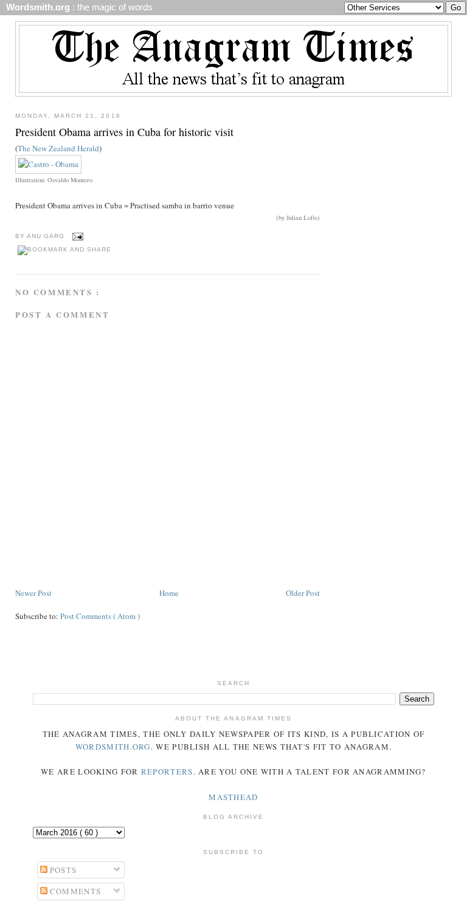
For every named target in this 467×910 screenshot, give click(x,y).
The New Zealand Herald (58, 148)
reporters (167, 771)
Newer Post (33, 592)
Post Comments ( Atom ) (100, 616)
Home (169, 592)
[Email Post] (76, 236)
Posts (62, 869)
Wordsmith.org (113, 746)
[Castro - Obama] (48, 164)
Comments (74, 891)
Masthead (233, 797)
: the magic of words (77, 7)
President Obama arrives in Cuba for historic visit (124, 132)
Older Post (303, 592)
